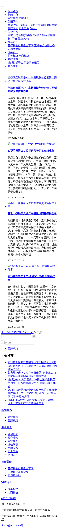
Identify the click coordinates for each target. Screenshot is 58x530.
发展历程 (19, 25)
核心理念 (29, 25)
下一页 (30, 332)
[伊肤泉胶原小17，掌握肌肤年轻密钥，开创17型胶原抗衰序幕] (32, 81)
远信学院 (51, 25)
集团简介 (13, 21)
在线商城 (13, 59)
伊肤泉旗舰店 (31, 62)
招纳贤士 (13, 52)
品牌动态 (24, 18)
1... (10, 332)
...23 (23, 332)
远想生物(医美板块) (25, 35)
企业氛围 (40, 25)
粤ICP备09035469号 (12, 525)
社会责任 (13, 42)
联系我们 (13, 66)
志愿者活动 (14, 48)
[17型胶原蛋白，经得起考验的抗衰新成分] (32, 143)
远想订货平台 (15, 62)
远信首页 (13, 11)
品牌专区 (13, 28)
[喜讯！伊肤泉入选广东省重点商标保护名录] (32, 206)
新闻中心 (13, 14)
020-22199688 (8, 498)
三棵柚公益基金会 (44, 45)
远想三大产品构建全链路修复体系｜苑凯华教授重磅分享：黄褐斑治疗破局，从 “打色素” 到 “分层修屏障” (32, 393)
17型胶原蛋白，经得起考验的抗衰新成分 (31, 150)
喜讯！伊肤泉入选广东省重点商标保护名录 (32, 213)
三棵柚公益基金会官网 (21, 45)
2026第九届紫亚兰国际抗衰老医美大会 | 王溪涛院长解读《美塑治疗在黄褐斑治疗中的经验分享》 (32, 366)
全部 (10, 25)
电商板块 (24, 55)
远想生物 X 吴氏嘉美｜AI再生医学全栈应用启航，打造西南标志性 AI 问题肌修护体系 (32, 383)
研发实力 (24, 28)
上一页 (5, 332)
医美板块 (13, 55)
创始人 (33, 28)
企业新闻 (13, 18)
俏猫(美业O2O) (20, 38)
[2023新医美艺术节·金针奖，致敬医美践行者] (32, 269)
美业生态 (13, 31)
